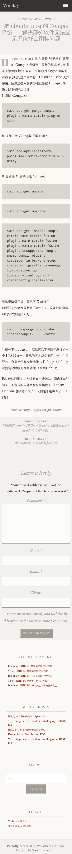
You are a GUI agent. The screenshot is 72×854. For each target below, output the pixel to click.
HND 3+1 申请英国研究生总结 (36, 666)
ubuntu (57, 410)
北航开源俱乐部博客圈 (19, 826)
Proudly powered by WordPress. (30, 846)
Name (36, 550)
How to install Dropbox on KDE (27, 734)
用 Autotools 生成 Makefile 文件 (36, 441)
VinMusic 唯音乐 (17, 821)
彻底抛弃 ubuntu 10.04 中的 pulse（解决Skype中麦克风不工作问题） (36, 426)
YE (10, 671)
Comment (36, 501)
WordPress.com (43, 850)
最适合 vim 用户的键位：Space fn (26, 716)
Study (26, 410)
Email (36, 571)
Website (36, 593)
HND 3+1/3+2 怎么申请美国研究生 (38, 685)
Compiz (46, 410)
